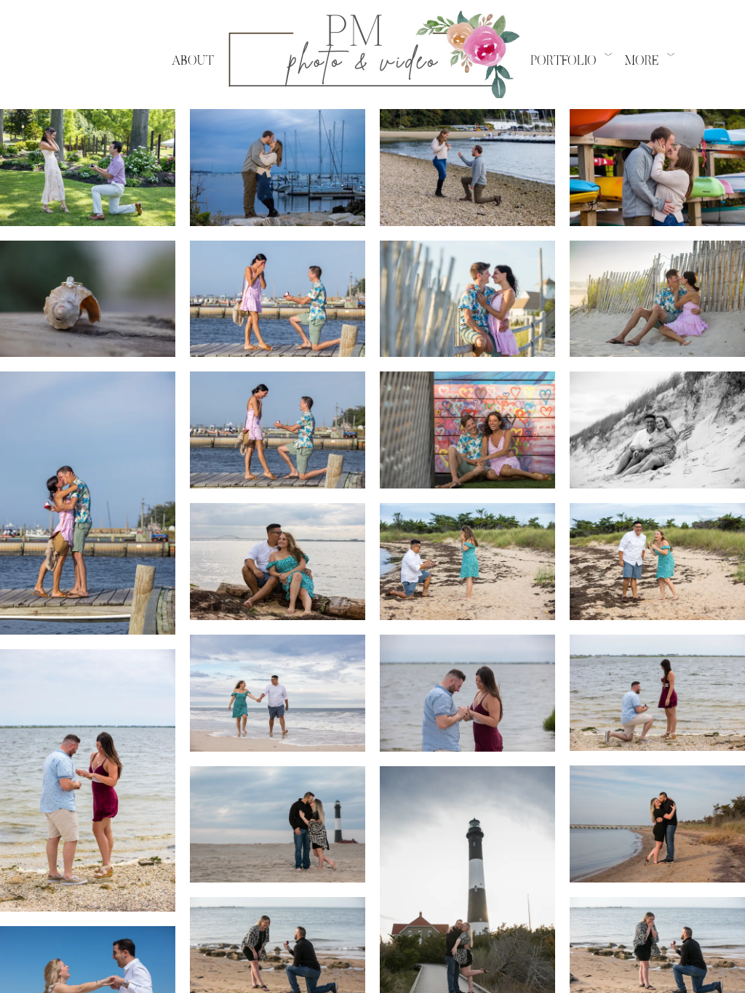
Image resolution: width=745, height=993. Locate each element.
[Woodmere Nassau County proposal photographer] (657, 693)
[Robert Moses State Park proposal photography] (467, 561)
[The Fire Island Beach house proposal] (467, 430)
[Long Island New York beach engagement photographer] (277, 693)
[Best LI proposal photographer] (467, 299)
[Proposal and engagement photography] (657, 430)
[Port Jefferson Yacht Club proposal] (657, 167)
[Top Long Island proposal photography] (277, 299)
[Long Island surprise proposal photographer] (87, 780)
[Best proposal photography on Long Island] (277, 430)
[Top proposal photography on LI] (87, 299)
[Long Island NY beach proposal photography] (657, 561)
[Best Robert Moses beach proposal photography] (657, 824)
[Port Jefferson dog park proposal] (467, 167)
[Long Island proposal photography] (657, 299)
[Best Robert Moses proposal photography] (277, 824)
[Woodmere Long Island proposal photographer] (467, 693)
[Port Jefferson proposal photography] (277, 167)
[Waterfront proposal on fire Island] (87, 502)
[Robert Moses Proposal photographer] (277, 561)
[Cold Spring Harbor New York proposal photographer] (87, 167)
